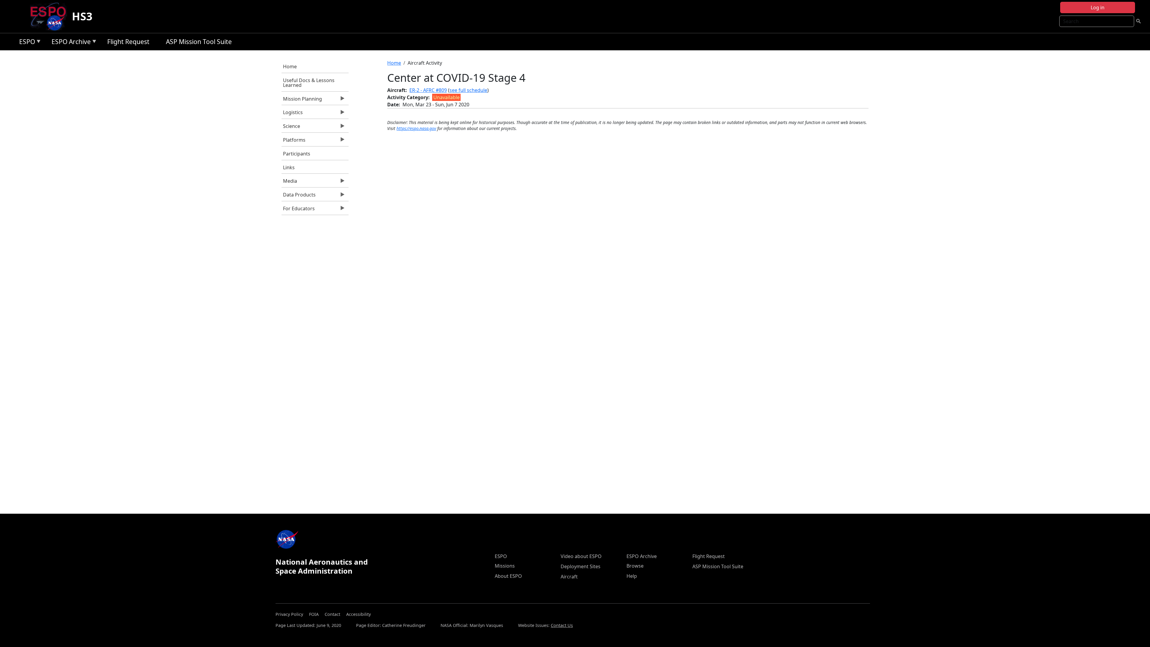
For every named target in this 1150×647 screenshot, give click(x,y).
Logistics (292, 114)
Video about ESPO (581, 556)
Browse (635, 566)
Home (290, 66)
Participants (296, 153)
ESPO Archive (70, 42)
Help (632, 576)
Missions (505, 566)
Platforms (293, 141)
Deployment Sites (580, 566)
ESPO (25, 42)
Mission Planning (302, 100)
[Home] (50, 16)
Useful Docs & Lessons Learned (309, 82)
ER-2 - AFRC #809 (428, 90)
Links (289, 167)
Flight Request (128, 41)
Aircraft (569, 576)
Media (289, 182)
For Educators (298, 210)
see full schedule (468, 90)
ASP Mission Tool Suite (199, 41)
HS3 (82, 16)
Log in (1097, 7)
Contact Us (562, 625)
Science (291, 127)
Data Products (299, 196)
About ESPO (508, 576)
